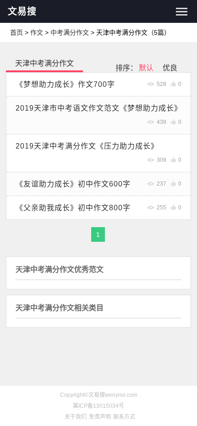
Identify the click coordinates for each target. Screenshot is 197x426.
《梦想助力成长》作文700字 (65, 84)
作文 (36, 32)
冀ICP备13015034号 (98, 406)
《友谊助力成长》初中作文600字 (73, 184)
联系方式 (124, 417)
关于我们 (76, 417)
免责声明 (100, 417)
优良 (170, 68)
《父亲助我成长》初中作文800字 (73, 208)
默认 (146, 68)
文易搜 (22, 11)
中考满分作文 (69, 32)
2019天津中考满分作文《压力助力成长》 (87, 146)
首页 (16, 32)
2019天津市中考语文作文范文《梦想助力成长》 (99, 108)
